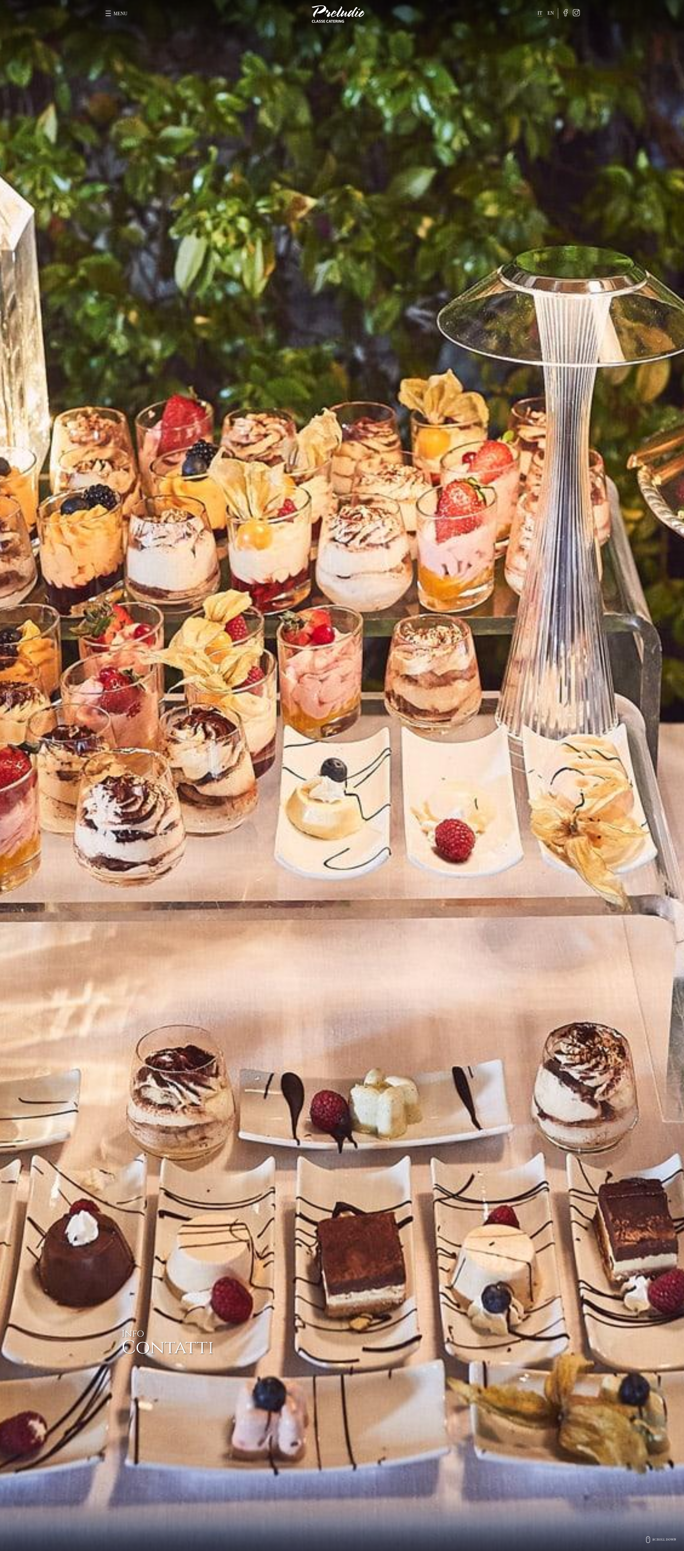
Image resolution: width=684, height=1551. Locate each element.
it (540, 13)
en (550, 13)
